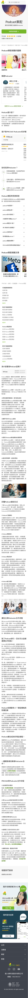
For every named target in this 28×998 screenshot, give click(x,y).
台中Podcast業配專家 (8, 334)
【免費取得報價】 (11, 771)
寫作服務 (4, 300)
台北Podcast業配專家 (8, 329)
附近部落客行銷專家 (8, 320)
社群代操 (4, 290)
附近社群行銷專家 (7, 312)
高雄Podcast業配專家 (8, 339)
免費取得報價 (13, 31)
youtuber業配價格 (7, 359)
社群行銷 (4, 293)
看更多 (4, 303)
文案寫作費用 (6, 353)
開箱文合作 (5, 298)
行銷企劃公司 (10, 45)
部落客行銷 (5, 295)
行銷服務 (14, 283)
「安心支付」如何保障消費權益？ (13, 844)
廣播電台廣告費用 (7, 874)
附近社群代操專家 (7, 309)
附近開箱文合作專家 (8, 317)
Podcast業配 (24, 45)
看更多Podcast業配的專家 (13, 106)
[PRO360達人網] (9, 970)
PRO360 (4, 45)
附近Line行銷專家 (7, 314)
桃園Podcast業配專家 (8, 336)
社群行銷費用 (6, 348)
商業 (9, 283)
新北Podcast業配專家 (8, 331)
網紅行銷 (17, 45)
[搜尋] (9, 2)
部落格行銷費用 (6, 351)
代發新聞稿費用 (6, 356)
